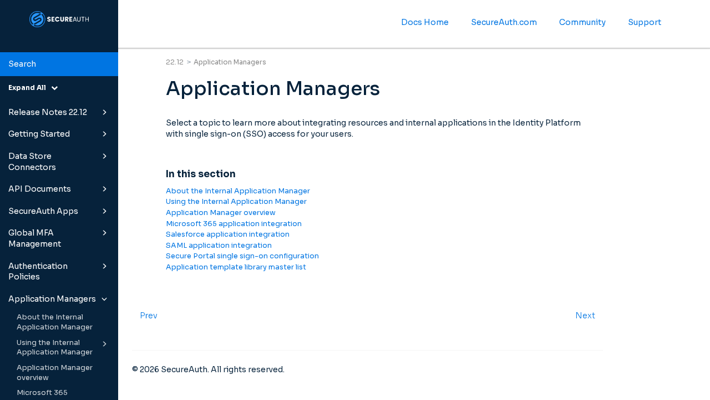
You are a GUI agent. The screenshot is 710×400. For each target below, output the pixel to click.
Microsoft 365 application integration (234, 223)
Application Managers (52, 299)
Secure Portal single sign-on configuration (242, 256)
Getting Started (39, 134)
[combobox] (59, 64)
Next (585, 316)
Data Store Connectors (32, 161)
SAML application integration (219, 245)
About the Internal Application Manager (55, 322)
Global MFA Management (34, 238)
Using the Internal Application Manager (55, 347)
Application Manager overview (55, 372)
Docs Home (425, 22)
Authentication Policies (38, 271)
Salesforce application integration (228, 234)
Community (582, 22)
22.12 (175, 62)
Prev (149, 316)
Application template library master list (236, 267)
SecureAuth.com (504, 22)
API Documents (39, 189)
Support (644, 22)
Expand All (29, 87)
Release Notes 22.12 (47, 112)
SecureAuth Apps (43, 211)
